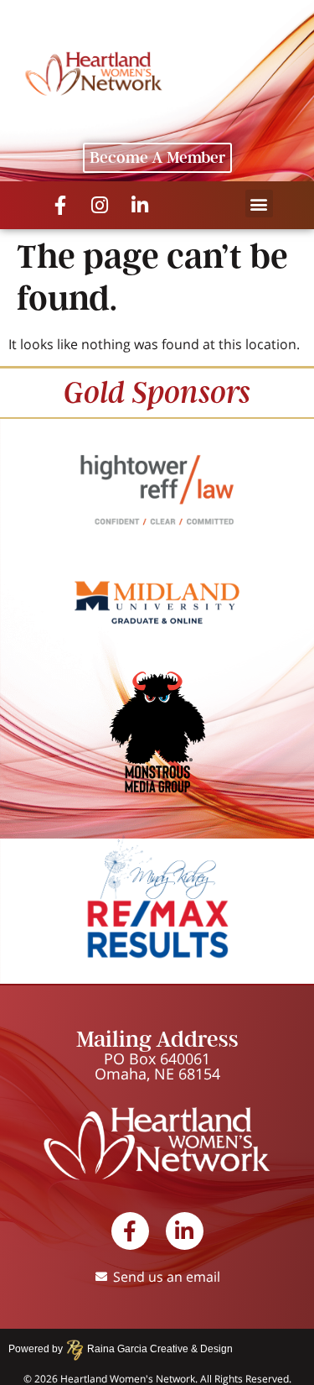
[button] (259, 203)
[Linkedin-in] (140, 205)
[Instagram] (100, 205)
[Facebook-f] (59, 205)
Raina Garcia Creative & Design (155, 1349)
